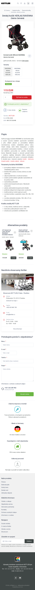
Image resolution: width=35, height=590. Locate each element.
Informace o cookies (7, 515)
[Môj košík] (28, 3)
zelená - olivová (19, 161)
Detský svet (4, 490)
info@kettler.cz (10, 314)
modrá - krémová (28, 159)
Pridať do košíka (23, 97)
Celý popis (25, 61)
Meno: (3, 341)
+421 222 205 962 (10, 388)
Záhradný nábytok (6, 493)
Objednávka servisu (7, 504)
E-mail (3, 349)
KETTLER (11, 115)
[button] (32, 246)
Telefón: (4, 357)
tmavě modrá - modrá (7, 161)
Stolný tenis (4, 487)
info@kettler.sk (19, 571)
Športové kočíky (26, 10)
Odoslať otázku (24, 394)
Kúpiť (14, 257)
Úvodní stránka (5, 523)
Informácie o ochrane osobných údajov (13, 384)
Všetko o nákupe (6, 501)
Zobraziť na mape (11, 301)
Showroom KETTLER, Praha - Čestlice (16, 293)
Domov (8, 10)
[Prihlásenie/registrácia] (24, 3)
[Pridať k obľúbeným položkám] (30, 56)
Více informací (17, 329)
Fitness (3, 482)
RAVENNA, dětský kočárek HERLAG (17, 71)
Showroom (4, 532)
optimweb (20, 587)
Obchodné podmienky (7, 507)
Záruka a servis (5, 529)
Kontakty (4, 509)
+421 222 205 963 (25, 569)
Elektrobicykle (5, 485)
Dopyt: (3, 365)
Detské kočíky (16, 10)
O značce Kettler (6, 526)
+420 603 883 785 (11, 307)
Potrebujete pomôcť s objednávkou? (18, 104)
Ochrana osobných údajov (9, 512)
